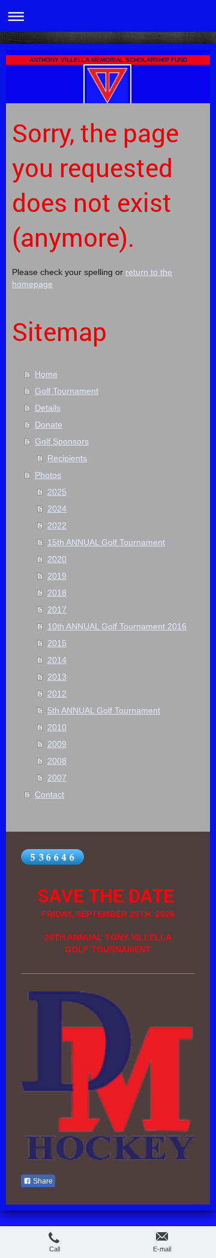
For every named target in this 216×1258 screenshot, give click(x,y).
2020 (57, 559)
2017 (57, 609)
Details (48, 408)
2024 (57, 508)
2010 (57, 727)
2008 (57, 761)
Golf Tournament (66, 391)
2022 (57, 525)
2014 (57, 660)
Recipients (67, 458)
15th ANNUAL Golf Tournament (106, 542)
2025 (57, 492)
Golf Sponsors (62, 441)
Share (42, 1181)
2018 (57, 592)
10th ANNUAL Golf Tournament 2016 (117, 626)
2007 (57, 777)
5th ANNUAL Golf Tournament (103, 710)
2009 (57, 744)
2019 (57, 576)
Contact (49, 794)
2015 (57, 643)
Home (46, 374)
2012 (57, 693)
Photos (48, 475)
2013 (57, 677)
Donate (48, 424)
